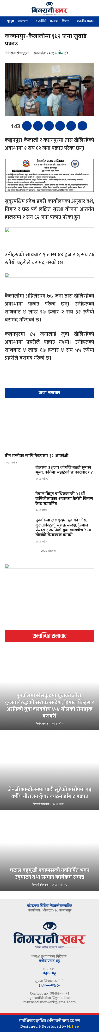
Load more (48, 550)
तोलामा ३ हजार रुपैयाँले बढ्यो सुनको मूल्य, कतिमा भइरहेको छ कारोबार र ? (64, 470)
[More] (82, 126)
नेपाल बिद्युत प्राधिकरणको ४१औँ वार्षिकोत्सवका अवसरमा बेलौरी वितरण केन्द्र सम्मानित (64, 499)
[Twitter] (38, 126)
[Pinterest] (49, 126)
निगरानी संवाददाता (17, 54)
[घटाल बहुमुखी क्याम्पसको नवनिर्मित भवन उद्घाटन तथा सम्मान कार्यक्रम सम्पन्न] (49, 851)
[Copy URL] (71, 126)
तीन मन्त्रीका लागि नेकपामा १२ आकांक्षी (36, 456)
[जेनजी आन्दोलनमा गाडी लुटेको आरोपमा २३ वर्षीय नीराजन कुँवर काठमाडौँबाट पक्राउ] (49, 770)
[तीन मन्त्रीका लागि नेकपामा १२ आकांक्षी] (49, 426)
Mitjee (73, 1026)
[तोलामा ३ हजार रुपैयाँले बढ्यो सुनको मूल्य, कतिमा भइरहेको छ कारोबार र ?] (18, 476)
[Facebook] (27, 126)
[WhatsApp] (60, 126)
